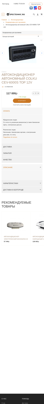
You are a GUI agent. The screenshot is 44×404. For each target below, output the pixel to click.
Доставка (7, 147)
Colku (4, 72)
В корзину (22, 100)
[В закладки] (41, 40)
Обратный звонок (35, 4)
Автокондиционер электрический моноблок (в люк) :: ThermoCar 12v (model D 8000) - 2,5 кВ (16, 238)
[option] (22, 53)
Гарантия (7, 153)
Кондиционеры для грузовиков (12, 32)
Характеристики (10, 183)
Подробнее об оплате (10, 137)
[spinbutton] (35, 93)
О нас (3, 403)
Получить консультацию (22, 105)
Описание (7, 167)
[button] (38, 93)
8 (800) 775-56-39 (19, 4)
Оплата (6, 111)
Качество (7, 160)
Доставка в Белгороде (13, 190)
